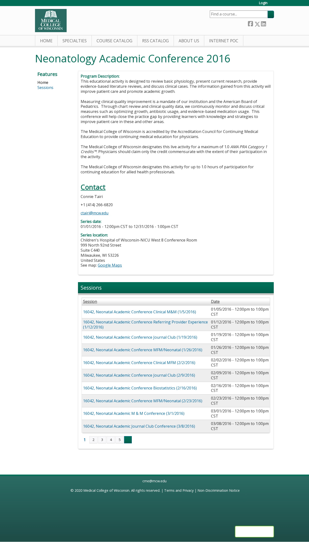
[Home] (51, 20)
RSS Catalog (155, 41)
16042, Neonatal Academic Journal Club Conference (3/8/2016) (139, 426)
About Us (189, 41)
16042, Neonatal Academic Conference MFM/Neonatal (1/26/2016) (142, 349)
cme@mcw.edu (154, 481)
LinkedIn (263, 23)
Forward (269, 22)
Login (263, 3)
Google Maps (110, 265)
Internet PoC (223, 41)
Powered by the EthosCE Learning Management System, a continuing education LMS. (254, 531)
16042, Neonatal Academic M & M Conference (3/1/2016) (133, 413)
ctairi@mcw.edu (94, 213)
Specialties (75, 41)
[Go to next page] (128, 439)
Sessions (45, 87)
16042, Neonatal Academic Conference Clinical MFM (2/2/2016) (139, 362)
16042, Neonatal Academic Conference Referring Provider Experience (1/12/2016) (145, 324)
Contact (93, 187)
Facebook (250, 23)
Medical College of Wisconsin (106, 490)
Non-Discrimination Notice (218, 490)
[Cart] (272, 4)
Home (46, 41)
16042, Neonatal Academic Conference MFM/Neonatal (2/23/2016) (142, 400)
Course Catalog (114, 41)
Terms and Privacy (179, 490)
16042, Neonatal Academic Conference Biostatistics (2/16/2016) (140, 388)
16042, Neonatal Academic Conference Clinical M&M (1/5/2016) (139, 312)
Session (90, 301)
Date (215, 301)
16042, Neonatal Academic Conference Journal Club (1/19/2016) (140, 337)
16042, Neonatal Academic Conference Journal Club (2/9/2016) (139, 375)
